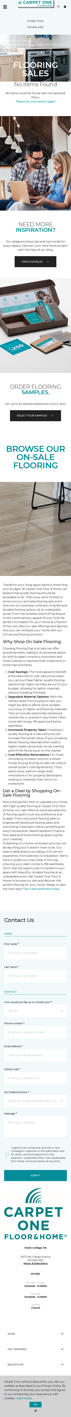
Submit (35, 1175)
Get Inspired (17, 1349)
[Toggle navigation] (5, 7)
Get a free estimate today (41, 889)
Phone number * (14, 1023)
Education (15, 1364)
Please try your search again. (35, 101)
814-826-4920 (35, 27)
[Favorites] (58, 7)
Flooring (27, 40)
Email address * (13, 1046)
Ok (35, 1404)
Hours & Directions (36, 1263)
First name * (11, 944)
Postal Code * (12, 1069)
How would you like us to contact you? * (28, 1002)
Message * (10, 1113)
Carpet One (9, 40)
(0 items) (65, 7)
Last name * (11, 967)
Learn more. (24, 1398)
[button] (35, 1011)
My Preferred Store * (16, 1092)
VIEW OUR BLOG (32, 261)
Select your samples (32, 415)
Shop (11, 1333)
